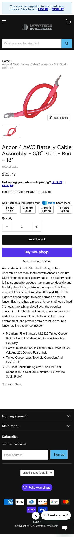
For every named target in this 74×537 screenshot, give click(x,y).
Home (6, 61)
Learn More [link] (63, 202)
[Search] (66, 43)
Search (37, 521)
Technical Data (11, 384)
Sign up (59, 454)
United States (35, 472)
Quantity (7, 218)
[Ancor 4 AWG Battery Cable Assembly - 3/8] (11, 131)
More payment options (37, 261)
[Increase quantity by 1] (37, 227)
